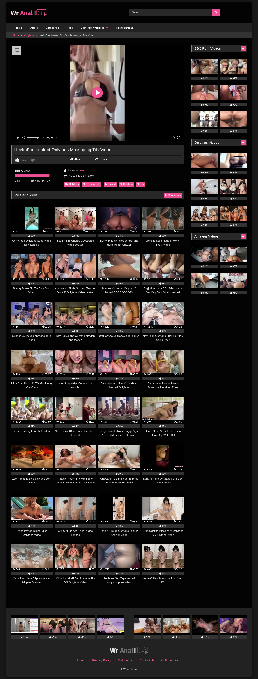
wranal (80, 170)
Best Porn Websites (92, 27)
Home (18, 27)
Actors (34, 27)
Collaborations (124, 27)
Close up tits (93, 184)
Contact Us (147, 660)
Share (103, 159)
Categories (52, 27)
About (78, 159)
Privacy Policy (101, 660)
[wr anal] (29, 13)
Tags (70, 27)
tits (142, 184)
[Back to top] (246, 667)
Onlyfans (29, 35)
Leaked (112, 184)
